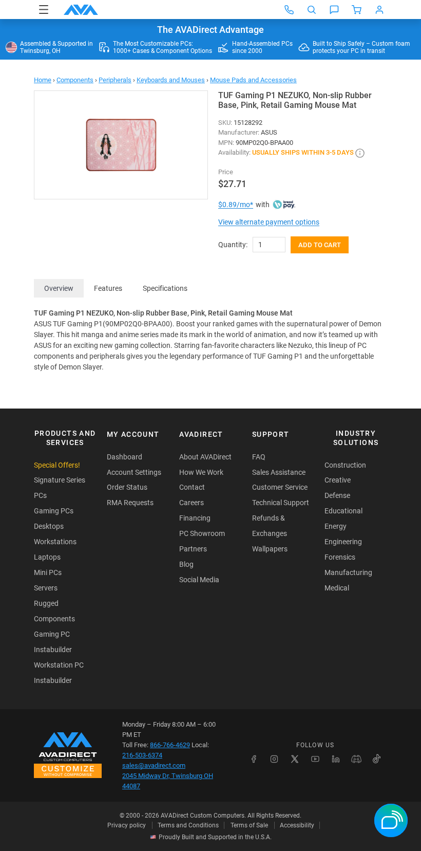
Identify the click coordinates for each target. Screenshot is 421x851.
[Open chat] (334, 9)
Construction (345, 465)
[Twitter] (294, 759)
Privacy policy (126, 825)
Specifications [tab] (165, 288)
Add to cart (319, 245)
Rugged (46, 603)
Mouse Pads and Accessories (253, 80)
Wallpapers (270, 549)
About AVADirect (205, 457)
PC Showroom (202, 533)
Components (74, 80)
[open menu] (43, 9)
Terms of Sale (249, 825)
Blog (186, 564)
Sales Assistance (278, 472)
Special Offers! (57, 465)
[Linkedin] (336, 759)
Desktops (49, 526)
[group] (120, 145)
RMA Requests (130, 502)
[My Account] (379, 9)
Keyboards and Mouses (171, 80)
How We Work (201, 472)
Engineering (343, 542)
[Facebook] (253, 759)
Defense (337, 495)
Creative (337, 480)
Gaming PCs (53, 511)
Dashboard (124, 457)
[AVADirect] (81, 9)
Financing (194, 518)
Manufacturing (348, 572)
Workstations (55, 542)
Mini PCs (48, 572)
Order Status (127, 487)
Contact (192, 487)
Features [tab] (108, 288)
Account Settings (134, 472)
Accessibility (297, 825)
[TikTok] (377, 759)
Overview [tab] (58, 288)
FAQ (258, 457)
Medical (336, 588)
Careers (191, 502)
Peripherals (115, 80)
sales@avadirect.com (153, 765)
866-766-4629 (170, 745)
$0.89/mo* (235, 204)
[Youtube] (315, 759)
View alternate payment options (268, 222)
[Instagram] (274, 759)
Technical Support (280, 502)
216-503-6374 (142, 755)
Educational (343, 511)
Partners (193, 549)
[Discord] (356, 759)
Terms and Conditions (188, 825)
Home (42, 80)
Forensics (339, 557)
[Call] (289, 9)
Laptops (47, 557)
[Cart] (357, 9)
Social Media (199, 580)
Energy (335, 526)
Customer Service (280, 487)
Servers (46, 588)
